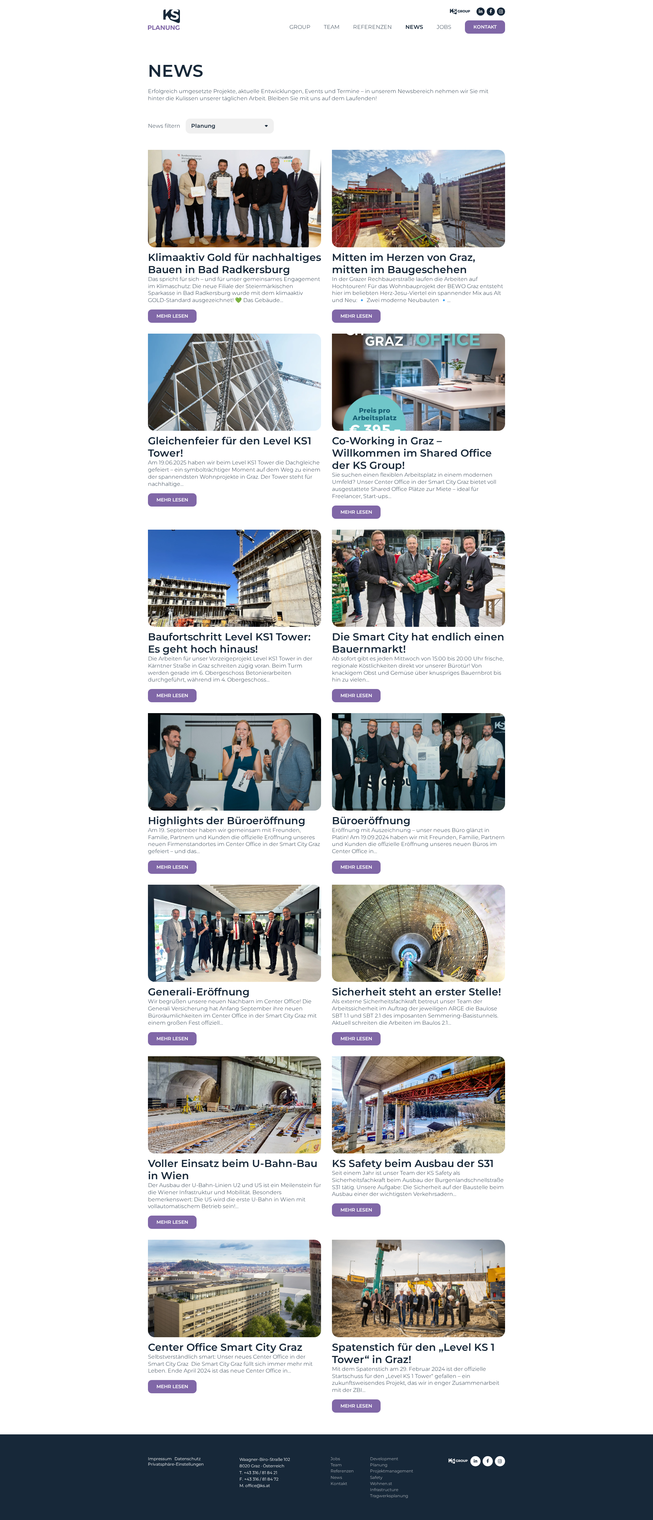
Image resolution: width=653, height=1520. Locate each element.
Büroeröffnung (371, 820)
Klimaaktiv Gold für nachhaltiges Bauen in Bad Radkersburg (234, 263)
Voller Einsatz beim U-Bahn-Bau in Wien (232, 1169)
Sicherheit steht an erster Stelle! (416, 992)
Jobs (335, 1458)
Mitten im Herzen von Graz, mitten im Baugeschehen (403, 263)
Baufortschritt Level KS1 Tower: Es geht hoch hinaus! (229, 643)
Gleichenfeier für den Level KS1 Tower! (229, 447)
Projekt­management (391, 1470)
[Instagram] (501, 11)
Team (336, 1464)
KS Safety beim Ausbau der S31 (412, 1163)
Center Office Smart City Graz (225, 1347)
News (336, 1477)
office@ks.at (257, 1485)
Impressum (160, 1458)
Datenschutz (187, 1458)
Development (384, 1458)
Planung (378, 1464)
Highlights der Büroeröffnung (226, 820)
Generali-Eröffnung (199, 992)
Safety (376, 1477)
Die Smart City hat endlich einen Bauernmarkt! (418, 643)
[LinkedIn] (480, 11)
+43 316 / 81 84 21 (260, 1472)
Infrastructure (384, 1489)
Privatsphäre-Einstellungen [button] (176, 1464)
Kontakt (339, 1483)
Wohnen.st (381, 1483)
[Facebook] (491, 11)
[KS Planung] (164, 20)
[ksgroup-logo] (458, 1461)
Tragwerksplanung (389, 1495)
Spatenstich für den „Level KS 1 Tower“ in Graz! (413, 1353)
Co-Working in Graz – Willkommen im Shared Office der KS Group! (412, 453)
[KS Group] (460, 11)
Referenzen (342, 1470)
